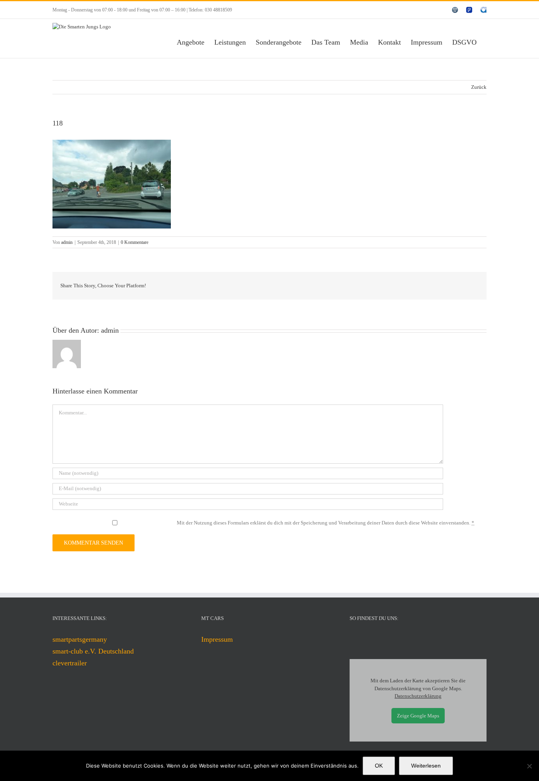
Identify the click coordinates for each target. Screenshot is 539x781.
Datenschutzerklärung (418, 696)
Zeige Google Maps (418, 716)
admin (67, 242)
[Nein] (529, 766)
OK (379, 765)
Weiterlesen (426, 765)
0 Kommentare (134, 242)
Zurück (479, 87)
